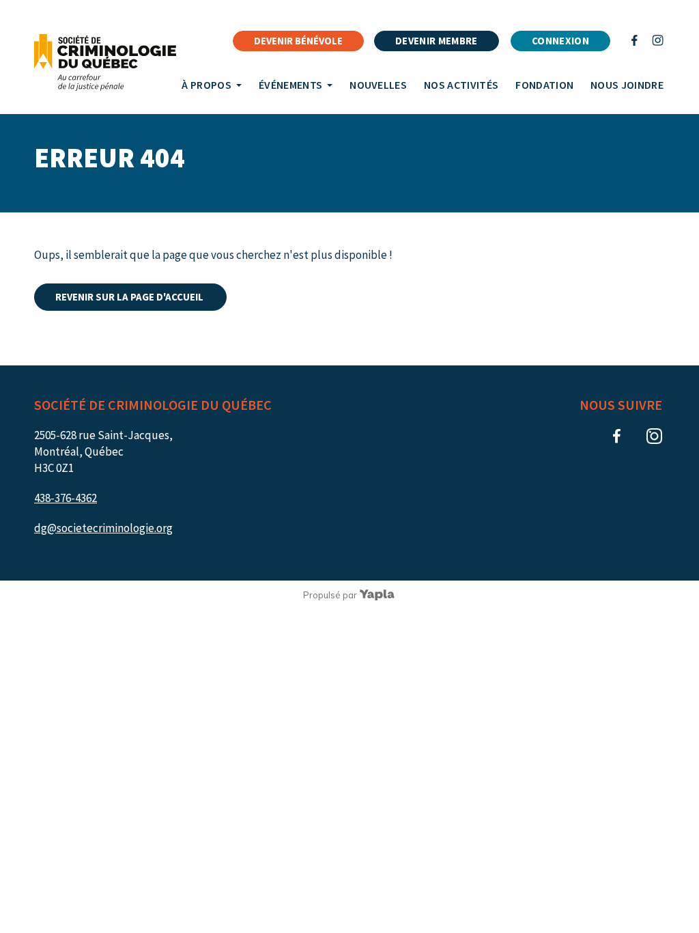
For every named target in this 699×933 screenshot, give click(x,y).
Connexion (560, 40)
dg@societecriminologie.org (103, 527)
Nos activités (461, 85)
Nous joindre (627, 85)
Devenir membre (436, 40)
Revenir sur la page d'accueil (130, 296)
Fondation (544, 85)
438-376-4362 (65, 497)
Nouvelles (378, 85)
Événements (290, 85)
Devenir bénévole (298, 40)
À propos (206, 85)
